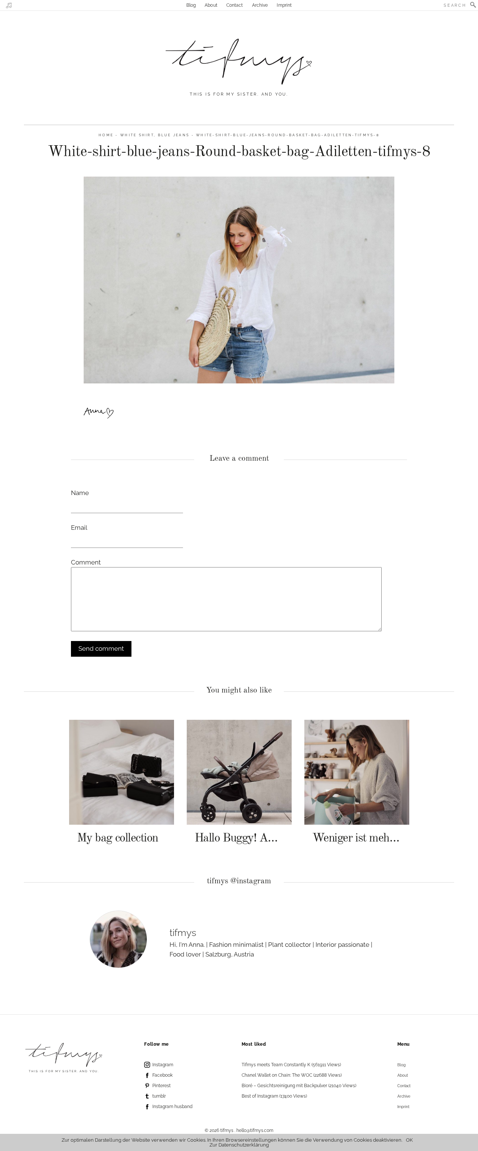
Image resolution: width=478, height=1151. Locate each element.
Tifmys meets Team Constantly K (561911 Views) (291, 1064)
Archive (260, 5)
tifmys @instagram (239, 881)
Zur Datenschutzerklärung (239, 1145)
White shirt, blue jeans (154, 135)
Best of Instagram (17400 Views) (274, 1096)
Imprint (284, 5)
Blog (191, 5)
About (211, 5)
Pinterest (161, 1085)
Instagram (162, 1064)
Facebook (162, 1075)
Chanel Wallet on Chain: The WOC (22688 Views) (292, 1075)
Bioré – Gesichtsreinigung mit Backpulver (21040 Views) (299, 1085)
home (106, 135)
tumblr (159, 1096)
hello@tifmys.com (254, 1130)
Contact (234, 5)
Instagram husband (172, 1106)
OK (409, 1140)
